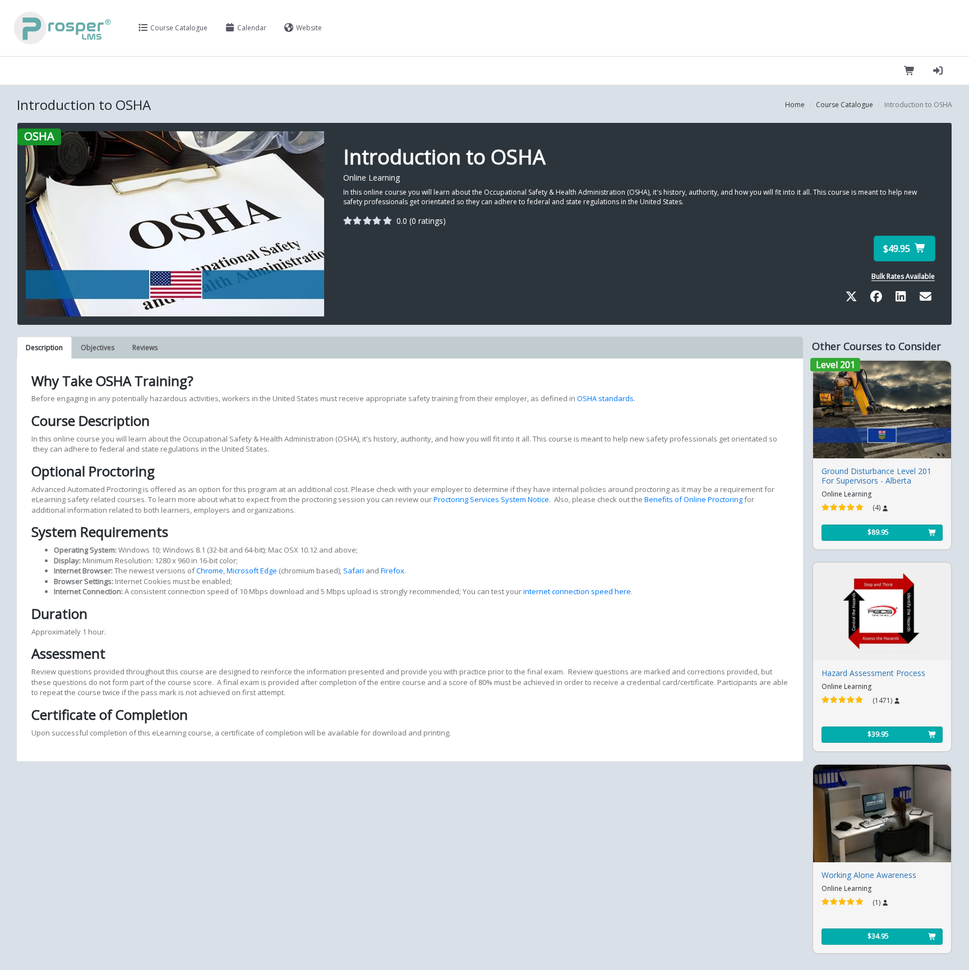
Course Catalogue (178, 28)
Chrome (209, 571)
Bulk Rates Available (903, 276)
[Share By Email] (925, 298)
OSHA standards (605, 398)
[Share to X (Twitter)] (853, 298)
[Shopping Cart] (910, 71)
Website (308, 28)
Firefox (391, 571)
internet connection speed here (576, 591)
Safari (353, 571)
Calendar (251, 28)
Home (795, 104)
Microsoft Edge (251, 571)
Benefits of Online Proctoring (693, 499)
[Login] (938, 71)
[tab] (44, 347)
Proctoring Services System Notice (491, 499)
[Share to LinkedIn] (902, 298)
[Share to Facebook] (878, 298)
